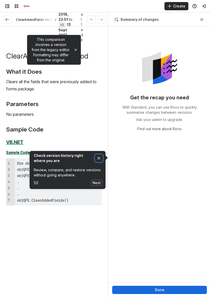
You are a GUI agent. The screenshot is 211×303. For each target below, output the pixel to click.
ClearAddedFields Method (37, 19)
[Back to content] (7, 19)
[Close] (76, 50)
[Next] (102, 19)
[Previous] (91, 19)
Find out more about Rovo (159, 129)
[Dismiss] (98, 158)
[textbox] (54, 136)
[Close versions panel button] (202, 19)
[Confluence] (27, 6)
